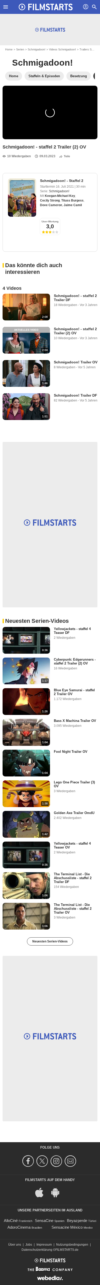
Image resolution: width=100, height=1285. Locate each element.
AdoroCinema (19, 1227)
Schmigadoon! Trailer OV (75, 362)
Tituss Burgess (72, 200)
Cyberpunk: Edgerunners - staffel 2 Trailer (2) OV (75, 661)
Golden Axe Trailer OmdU (74, 813)
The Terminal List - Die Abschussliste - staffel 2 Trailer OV (73, 908)
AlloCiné (11, 1220)
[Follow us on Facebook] (28, 1161)
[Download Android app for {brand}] (58, 1192)
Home (9, 49)
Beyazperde (77, 1220)
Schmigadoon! (36, 49)
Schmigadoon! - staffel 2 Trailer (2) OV (75, 331)
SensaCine (44, 1220)
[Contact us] (71, 1161)
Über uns (14, 1244)
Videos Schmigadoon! (62, 49)
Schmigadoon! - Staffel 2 (61, 181)
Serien (20, 49)
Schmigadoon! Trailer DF (75, 395)
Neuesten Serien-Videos (50, 941)
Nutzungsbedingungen (72, 1244)
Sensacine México (67, 1227)
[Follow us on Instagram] (57, 1161)
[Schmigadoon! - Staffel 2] (22, 197)
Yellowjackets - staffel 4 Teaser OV (72, 845)
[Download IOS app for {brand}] (42, 1192)
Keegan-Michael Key (60, 196)
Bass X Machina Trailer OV (75, 721)
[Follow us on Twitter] (42, 1161)
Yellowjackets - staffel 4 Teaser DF (72, 631)
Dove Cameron (51, 205)
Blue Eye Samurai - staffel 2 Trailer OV (74, 692)
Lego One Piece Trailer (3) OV (74, 784)
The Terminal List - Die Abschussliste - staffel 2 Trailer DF (73, 878)
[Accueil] (46, 7)
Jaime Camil (73, 205)
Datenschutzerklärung (37, 1250)
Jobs (28, 1244)
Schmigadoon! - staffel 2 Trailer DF (75, 298)
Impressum (44, 1244)
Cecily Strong (50, 200)
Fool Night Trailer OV (70, 752)
